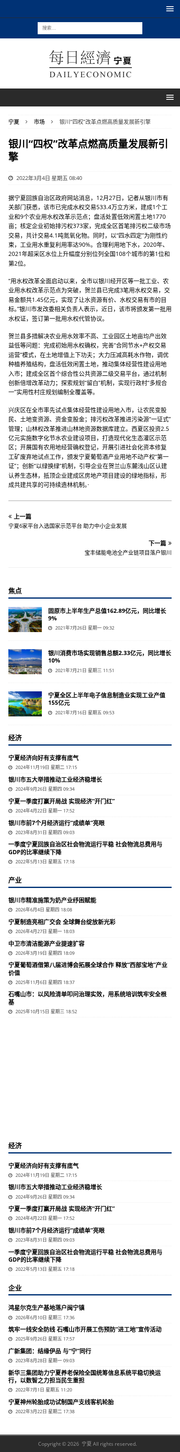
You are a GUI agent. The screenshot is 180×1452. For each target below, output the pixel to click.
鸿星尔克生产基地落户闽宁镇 (46, 1307)
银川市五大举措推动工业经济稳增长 (55, 779)
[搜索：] (90, 27)
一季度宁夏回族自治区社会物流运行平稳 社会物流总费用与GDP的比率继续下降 (85, 847)
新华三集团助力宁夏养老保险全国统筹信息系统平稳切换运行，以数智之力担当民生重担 (84, 1376)
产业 (15, 880)
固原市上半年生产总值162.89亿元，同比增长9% (107, 614)
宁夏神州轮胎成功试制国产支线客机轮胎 (61, 1402)
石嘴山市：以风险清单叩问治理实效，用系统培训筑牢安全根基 (87, 997)
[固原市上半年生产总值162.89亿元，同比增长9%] (25, 619)
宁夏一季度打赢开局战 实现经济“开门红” (61, 801)
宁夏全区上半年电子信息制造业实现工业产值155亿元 (106, 698)
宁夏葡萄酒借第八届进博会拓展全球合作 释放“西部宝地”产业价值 (87, 968)
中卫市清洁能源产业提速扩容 (46, 943)
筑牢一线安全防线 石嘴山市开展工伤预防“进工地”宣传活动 (85, 1329)
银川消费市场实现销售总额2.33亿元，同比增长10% (109, 656)
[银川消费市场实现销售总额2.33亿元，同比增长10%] (25, 661)
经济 (15, 737)
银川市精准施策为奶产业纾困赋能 (52, 900)
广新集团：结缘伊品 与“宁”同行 (49, 1351)
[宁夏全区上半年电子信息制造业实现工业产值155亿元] (25, 703)
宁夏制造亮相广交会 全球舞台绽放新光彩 (62, 922)
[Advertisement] (90, 1078)
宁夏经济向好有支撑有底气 (43, 757)
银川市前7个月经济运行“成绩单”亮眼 (56, 823)
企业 (15, 1288)
